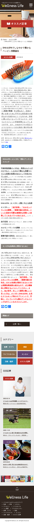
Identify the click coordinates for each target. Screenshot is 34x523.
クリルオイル (17, 506)
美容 (25, 347)
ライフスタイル (9, 354)
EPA (10, 504)
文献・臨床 (9, 361)
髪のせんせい (28, 138)
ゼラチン (17, 504)
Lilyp (6, 142)
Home (5, 39)
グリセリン (6, 506)
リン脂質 (6, 508)
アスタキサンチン (17, 508)
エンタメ (25, 354)
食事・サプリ (9, 347)
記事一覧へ (17, 324)
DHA (4, 504)
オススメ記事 (13, 39)
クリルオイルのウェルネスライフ (12, 502)
